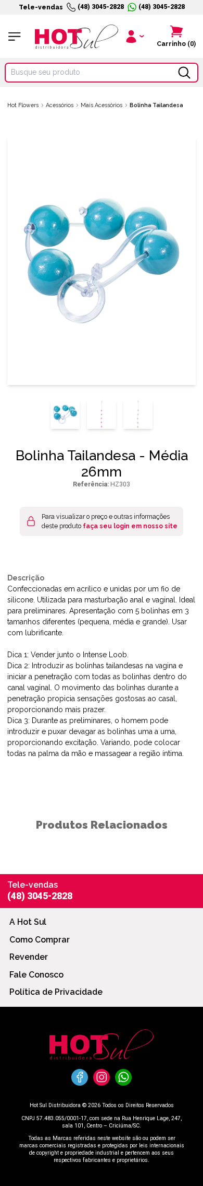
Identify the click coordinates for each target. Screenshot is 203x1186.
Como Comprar (39, 940)
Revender (28, 957)
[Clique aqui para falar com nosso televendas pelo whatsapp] (123, 1077)
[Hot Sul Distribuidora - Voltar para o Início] (76, 36)
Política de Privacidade (56, 992)
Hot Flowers (23, 105)
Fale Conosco (36, 975)
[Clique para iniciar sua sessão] (134, 36)
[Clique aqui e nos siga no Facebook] (79, 1077)
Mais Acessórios (101, 105)
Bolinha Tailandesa (156, 105)
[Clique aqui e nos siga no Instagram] (101, 1077)
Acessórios (59, 105)
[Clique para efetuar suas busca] (184, 72)
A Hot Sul (27, 922)
